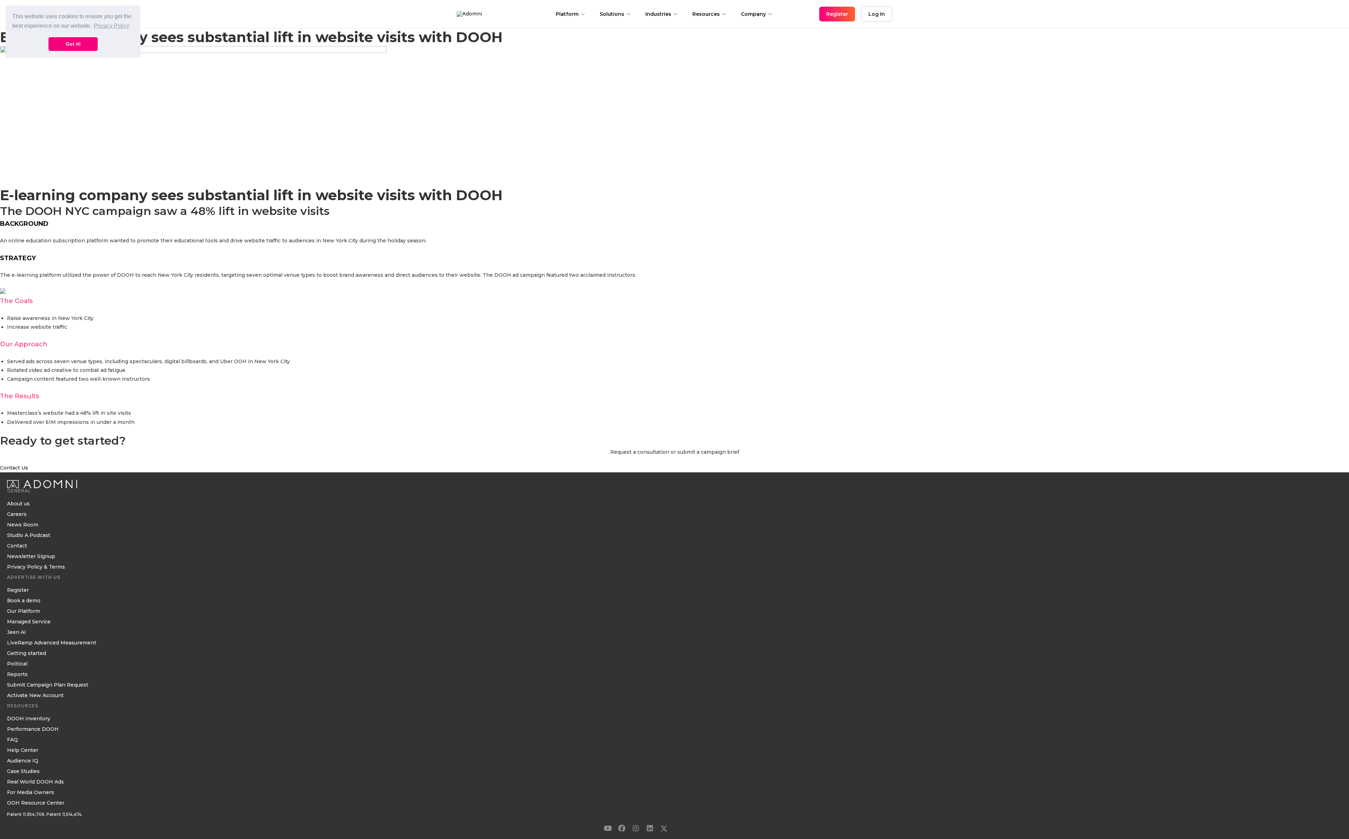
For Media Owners (30, 792)
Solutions (612, 14)
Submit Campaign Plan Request (47, 685)
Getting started (26, 653)
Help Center (22, 750)
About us (18, 504)
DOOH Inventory (28, 719)
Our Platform (23, 611)
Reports (17, 674)
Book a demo (23, 601)
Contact (17, 546)
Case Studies (23, 771)
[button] (607, 828)
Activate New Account (35, 696)
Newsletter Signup (31, 556)
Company (753, 14)
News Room (22, 525)
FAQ (12, 740)
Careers (17, 514)
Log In (876, 14)
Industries (658, 14)
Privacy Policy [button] (111, 26)
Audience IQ (22, 761)
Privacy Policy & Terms (36, 567)
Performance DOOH (33, 729)
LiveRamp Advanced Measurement (51, 643)
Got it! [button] (73, 44)
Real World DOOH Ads (35, 782)
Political (17, 664)
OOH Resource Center (35, 803)
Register (18, 590)
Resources (706, 14)
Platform (567, 14)
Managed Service (29, 622)
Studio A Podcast (28, 535)
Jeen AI (16, 632)
